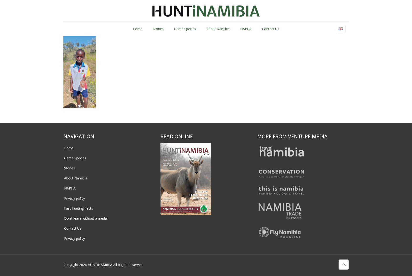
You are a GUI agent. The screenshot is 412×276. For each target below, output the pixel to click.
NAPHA (70, 188)
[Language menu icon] (340, 29)
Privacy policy (74, 198)
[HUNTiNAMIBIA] (206, 11)
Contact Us (72, 228)
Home (69, 148)
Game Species (75, 158)
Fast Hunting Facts (78, 208)
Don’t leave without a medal (86, 218)
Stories (69, 168)
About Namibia (75, 178)
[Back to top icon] (344, 265)
